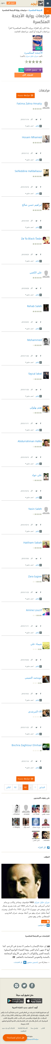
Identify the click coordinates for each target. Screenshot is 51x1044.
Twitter (36, 119)
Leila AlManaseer (26, 814)
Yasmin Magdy (16, 827)
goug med (46, 827)
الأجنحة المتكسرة (35, 10)
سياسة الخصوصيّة (32, 1039)
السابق (42, 787)
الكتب (43, 1028)
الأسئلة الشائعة (22, 1028)
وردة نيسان (36, 827)
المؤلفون (23, 1030)
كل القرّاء (42, 847)
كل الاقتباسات (18, 962)
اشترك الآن (27, 75)
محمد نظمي (46, 814)
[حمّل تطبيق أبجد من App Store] (34, 1001)
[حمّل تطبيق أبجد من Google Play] (15, 1001)
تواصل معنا (34, 1028)
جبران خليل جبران (31, 56)
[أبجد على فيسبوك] (32, 986)
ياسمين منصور (32, 962)
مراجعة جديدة (24, 95)
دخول (3, 3)
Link (31, 119)
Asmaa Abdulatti (46, 840)
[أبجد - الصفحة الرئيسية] (33, 3)
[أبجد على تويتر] (24, 986)
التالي (8, 787)
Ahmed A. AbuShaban (16, 814)
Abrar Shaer (36, 814)
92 (15, 787)
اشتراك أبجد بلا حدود (8, 1028)
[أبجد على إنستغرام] (16, 986)
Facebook (40, 119)
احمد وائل (27, 827)
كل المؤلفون (42, 925)
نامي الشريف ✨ (36, 840)
